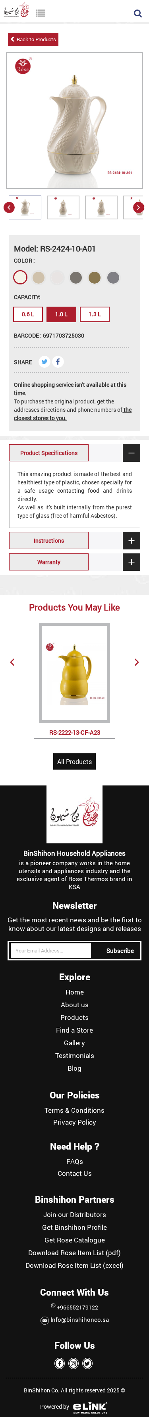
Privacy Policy (74, 1122)
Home (75, 992)
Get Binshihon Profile (74, 1227)
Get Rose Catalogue (75, 1240)
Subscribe (120, 950)
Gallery (74, 1043)
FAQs (74, 1161)
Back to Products (35, 39)
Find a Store (74, 1030)
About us (75, 1004)
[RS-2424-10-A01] (25, 216)
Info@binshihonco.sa (79, 1319)
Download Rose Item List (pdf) (74, 1252)
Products (74, 1017)
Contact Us (75, 1173)
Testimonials (74, 1055)
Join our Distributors (74, 1214)
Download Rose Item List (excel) (74, 1265)
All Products (74, 761)
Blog (74, 1068)
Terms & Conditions (74, 1110)
